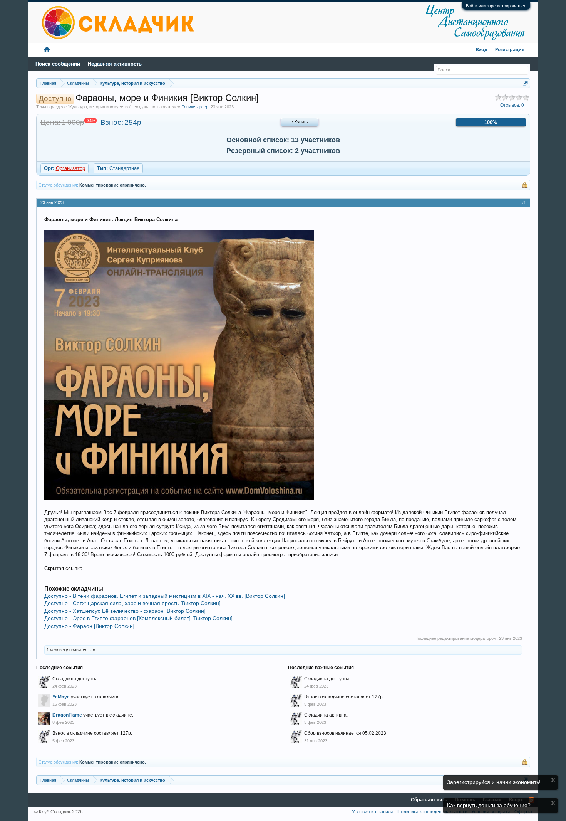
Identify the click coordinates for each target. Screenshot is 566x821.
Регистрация (509, 50)
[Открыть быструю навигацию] (525, 83)
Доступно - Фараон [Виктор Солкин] (89, 626)
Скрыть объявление (553, 780)
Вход (481, 50)
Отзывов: (512, 105)
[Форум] (47, 50)
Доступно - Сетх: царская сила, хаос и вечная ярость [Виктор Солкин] (132, 603)
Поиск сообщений (57, 64)
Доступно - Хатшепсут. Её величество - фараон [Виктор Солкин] (125, 611)
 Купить (299, 122)
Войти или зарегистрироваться (496, 5)
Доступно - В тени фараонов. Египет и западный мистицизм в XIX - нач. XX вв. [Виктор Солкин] (164, 596)
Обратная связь (429, 800)
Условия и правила (373, 811)
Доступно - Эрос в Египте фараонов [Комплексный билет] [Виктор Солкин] (138, 618)
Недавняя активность (115, 64)
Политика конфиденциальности (432, 811)
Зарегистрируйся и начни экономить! (494, 782)
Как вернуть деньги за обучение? (489, 805)
